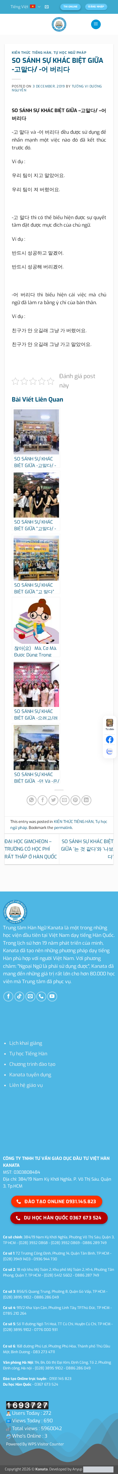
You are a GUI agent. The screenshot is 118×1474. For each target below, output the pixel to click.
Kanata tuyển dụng (30, 1075)
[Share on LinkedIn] (86, 800)
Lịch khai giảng (25, 1043)
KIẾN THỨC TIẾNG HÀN (31, 52)
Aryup (77, 1469)
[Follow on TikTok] (20, 997)
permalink (63, 827)
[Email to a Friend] (65, 800)
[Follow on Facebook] (8, 997)
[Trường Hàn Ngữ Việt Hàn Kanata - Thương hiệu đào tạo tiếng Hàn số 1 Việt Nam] (59, 24)
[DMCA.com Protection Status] (97, 1469)
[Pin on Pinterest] (75, 800)
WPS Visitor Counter (46, 1444)
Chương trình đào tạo (32, 1064)
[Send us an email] (30, 997)
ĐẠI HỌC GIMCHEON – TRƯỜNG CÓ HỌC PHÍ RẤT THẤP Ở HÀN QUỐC (31, 849)
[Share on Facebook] (43, 800)
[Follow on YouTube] (52, 997)
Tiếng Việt (19, 6)
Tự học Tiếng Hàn (28, 1053)
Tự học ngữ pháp (70, 52)
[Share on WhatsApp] (32, 800)
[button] (47, 7)
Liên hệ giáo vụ (26, 1085)
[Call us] (41, 997)
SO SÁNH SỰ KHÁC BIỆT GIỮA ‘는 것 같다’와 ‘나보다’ (87, 849)
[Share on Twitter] (53, 800)
